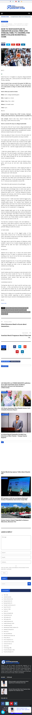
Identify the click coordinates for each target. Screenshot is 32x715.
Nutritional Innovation (8, 635)
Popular (9, 677)
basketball (8, 307)
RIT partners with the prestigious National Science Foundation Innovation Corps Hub (14, 498)
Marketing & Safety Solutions (10, 627)
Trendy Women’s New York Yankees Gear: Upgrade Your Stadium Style (19, 689)
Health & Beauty (4, 21)
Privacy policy (18, 712)
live (16, 309)
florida (17, 307)
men (20, 309)
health (12, 309)
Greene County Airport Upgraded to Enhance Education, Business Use (15, 520)
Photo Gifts (6, 637)
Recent (3, 677)
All (2, 442)
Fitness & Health (7, 613)
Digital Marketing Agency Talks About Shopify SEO (15, 472)
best (13, 307)
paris (12, 311)
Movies (5, 631)
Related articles (6, 361)
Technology (6, 647)
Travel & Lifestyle (5, 414)
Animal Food (6, 597)
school (16, 311)
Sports (5, 645)
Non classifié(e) (7, 633)
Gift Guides (6, 617)
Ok (12, 712)
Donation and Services (9, 605)
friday (3, 309)
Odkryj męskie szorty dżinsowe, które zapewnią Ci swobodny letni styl (18, 682)
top (6, 313)
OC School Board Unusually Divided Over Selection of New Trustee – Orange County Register (14, 436)
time (3, 313)
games (7, 309)
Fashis (5, 611)
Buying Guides (7, 601)
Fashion (5, 609)
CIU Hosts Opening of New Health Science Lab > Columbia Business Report (16, 409)
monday (3, 311)
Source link (3, 303)
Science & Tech (4, 392)
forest (22, 307)
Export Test (6, 607)
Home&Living (7, 625)
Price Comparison (8, 639)
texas (25, 311)
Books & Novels (7, 599)
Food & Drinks (7, 615)
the (29, 311)
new (8, 311)
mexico (24, 309)
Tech (21, 311)
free (27, 307)
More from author (15, 361)
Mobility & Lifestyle (8, 629)
